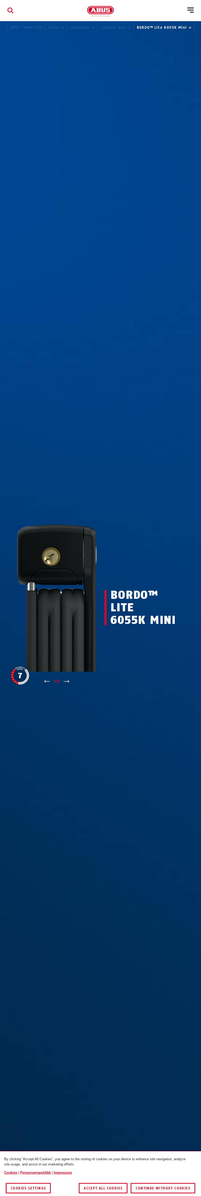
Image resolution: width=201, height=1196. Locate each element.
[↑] (47, 681)
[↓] (67, 681)
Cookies (10, 1173)
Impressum (63, 1173)
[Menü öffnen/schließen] (190, 10)
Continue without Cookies (163, 1188)
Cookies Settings (28, 1188)
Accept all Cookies (103, 1188)
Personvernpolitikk (35, 1173)
